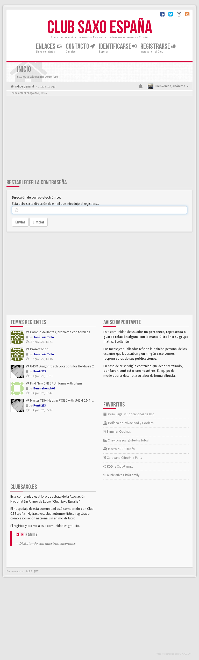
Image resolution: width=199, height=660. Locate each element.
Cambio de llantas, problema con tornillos (59, 332)
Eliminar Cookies (118, 431)
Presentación (38, 349)
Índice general (24, 86)
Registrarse (155, 46)
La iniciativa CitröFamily (122, 475)
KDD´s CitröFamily (119, 466)
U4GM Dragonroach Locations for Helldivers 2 (61, 366)
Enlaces (46, 46)
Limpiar (38, 222)
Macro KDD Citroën (121, 449)
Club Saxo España (99, 27)
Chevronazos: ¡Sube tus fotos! (128, 440)
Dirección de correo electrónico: (36, 197)
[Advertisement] (99, 138)
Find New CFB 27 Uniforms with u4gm (55, 383)
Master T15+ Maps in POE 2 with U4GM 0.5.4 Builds (64, 400)
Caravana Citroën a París (124, 457)
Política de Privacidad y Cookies (130, 423)
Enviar (20, 222)
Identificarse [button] (115, 46)
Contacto (78, 46)
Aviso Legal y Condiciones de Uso (130, 414)
